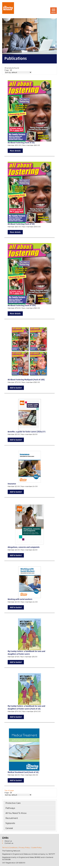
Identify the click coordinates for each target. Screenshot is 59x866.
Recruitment (11, 818)
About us (8, 841)
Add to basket (16, 388)
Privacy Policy (24, 847)
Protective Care (13, 803)
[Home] (8, 8)
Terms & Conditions (9, 847)
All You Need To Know (15, 813)
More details (15, 151)
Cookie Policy (36, 847)
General (9, 828)
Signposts (10, 823)
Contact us (9, 843)
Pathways (10, 808)
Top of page (9, 790)
